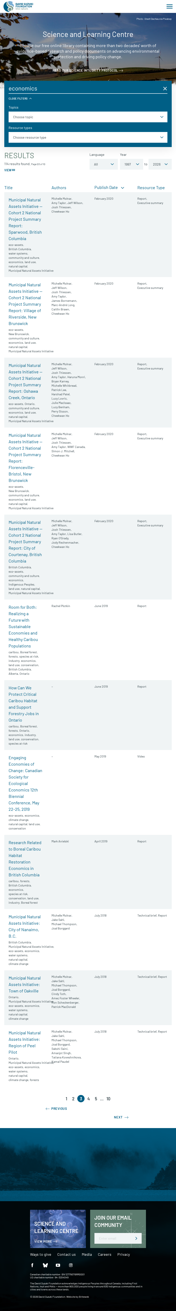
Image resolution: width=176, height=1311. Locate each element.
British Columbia (20, 249)
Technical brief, (147, 915)
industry (14, 660)
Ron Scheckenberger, (65, 1002)
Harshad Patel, (61, 394)
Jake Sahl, (58, 920)
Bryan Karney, (60, 381)
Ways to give (40, 1254)
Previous (58, 1108)
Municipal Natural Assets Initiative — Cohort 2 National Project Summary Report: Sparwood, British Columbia (25, 219)
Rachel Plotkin (61, 606)
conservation (29, 665)
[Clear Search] (165, 88)
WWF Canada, (76, 447)
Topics (13, 107)
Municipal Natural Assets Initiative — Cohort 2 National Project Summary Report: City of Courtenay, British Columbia (25, 541)
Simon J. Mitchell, (63, 451)
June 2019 (101, 606)
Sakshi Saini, (60, 1048)
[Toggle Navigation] (169, 6)
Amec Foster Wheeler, (66, 998)
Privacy (123, 1254)
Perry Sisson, (60, 411)
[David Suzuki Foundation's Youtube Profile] (58, 1264)
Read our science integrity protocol (85, 70)
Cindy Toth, (59, 994)
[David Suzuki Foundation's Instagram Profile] (71, 1264)
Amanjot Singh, (62, 1053)
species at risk (28, 656)
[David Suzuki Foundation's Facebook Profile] (32, 1264)
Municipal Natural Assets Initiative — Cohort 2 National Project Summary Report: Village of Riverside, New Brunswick (25, 304)
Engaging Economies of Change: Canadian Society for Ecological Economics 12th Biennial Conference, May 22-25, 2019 (25, 783)
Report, (142, 198)
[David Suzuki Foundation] (18, 6)
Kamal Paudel (60, 1061)
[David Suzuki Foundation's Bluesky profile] (45, 1264)
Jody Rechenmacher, (65, 542)
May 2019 (100, 756)
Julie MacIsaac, (61, 403)
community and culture (24, 257)
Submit (136, 1238)
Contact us (66, 1254)
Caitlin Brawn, (61, 309)
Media (87, 1254)
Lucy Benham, (61, 407)
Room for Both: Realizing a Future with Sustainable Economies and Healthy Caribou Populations (23, 626)
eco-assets (16, 245)
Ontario (30, 404)
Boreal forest (28, 652)
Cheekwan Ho (60, 211)
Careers (104, 1254)
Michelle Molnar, (62, 198)
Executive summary (150, 203)
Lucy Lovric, (60, 398)
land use (30, 262)
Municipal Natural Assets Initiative (31, 270)
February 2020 (103, 198)
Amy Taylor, (59, 203)
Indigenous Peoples (21, 584)
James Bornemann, (64, 300)
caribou (14, 652)
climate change (18, 820)
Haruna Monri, (76, 377)
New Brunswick (19, 334)
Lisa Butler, (74, 534)
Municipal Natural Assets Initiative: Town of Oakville (25, 984)
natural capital (18, 266)
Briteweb (84, 1296)
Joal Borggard (61, 928)
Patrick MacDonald (64, 1007)
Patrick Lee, (59, 390)
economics (16, 262)
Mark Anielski (60, 841)
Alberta (13, 673)
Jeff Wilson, (75, 203)
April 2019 (100, 841)
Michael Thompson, (64, 924)
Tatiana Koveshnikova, (67, 1057)
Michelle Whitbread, (64, 385)
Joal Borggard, (61, 989)
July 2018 (100, 915)
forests (13, 656)
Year (123, 154)
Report (141, 606)
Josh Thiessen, (62, 207)
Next (118, 1117)
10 (108, 1098)
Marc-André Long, (63, 305)
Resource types (20, 128)
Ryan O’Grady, (60, 538)
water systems (18, 253)
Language (97, 154)
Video (141, 756)
